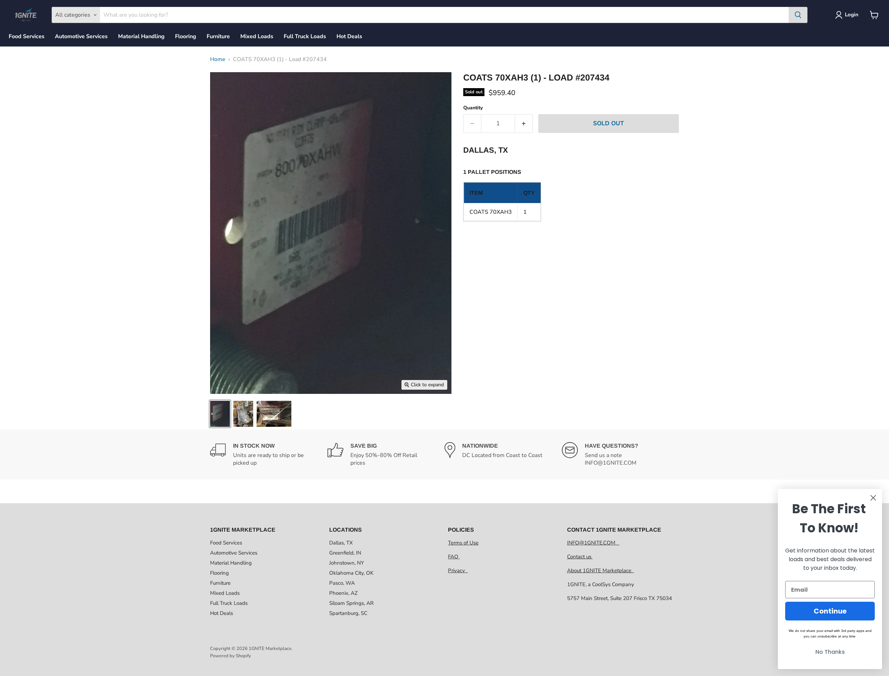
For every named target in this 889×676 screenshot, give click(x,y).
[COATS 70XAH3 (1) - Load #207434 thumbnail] (220, 414)
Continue (830, 611)
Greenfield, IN (345, 552)
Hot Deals (349, 36)
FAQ (454, 556)
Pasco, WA (342, 583)
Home (217, 59)
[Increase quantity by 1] (524, 123)
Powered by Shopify (230, 656)
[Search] (798, 15)
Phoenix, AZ (343, 593)
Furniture (218, 36)
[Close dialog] (873, 498)
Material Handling (141, 36)
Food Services (26, 36)
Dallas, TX (341, 542)
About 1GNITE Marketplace (600, 570)
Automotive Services (81, 36)
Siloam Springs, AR (351, 603)
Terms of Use (463, 542)
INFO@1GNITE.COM (593, 542)
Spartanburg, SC (348, 613)
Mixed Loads (256, 36)
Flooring (185, 36)
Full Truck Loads (305, 36)
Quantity (473, 108)
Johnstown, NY (346, 562)
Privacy (458, 570)
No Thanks (830, 652)
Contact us (580, 556)
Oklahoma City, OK (351, 572)
